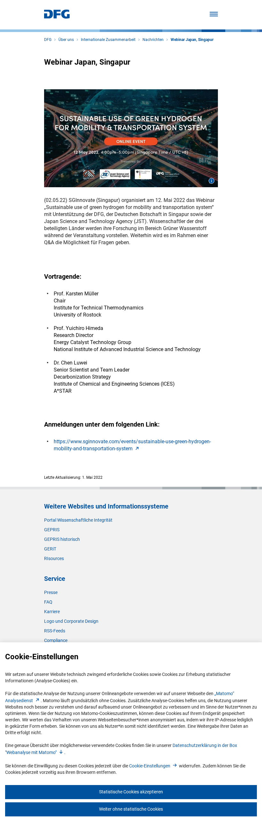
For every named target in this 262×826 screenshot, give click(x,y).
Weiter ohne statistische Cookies (131, 809)
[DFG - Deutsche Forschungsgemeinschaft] (57, 17)
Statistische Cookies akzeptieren (131, 791)
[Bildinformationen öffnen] (211, 180)
